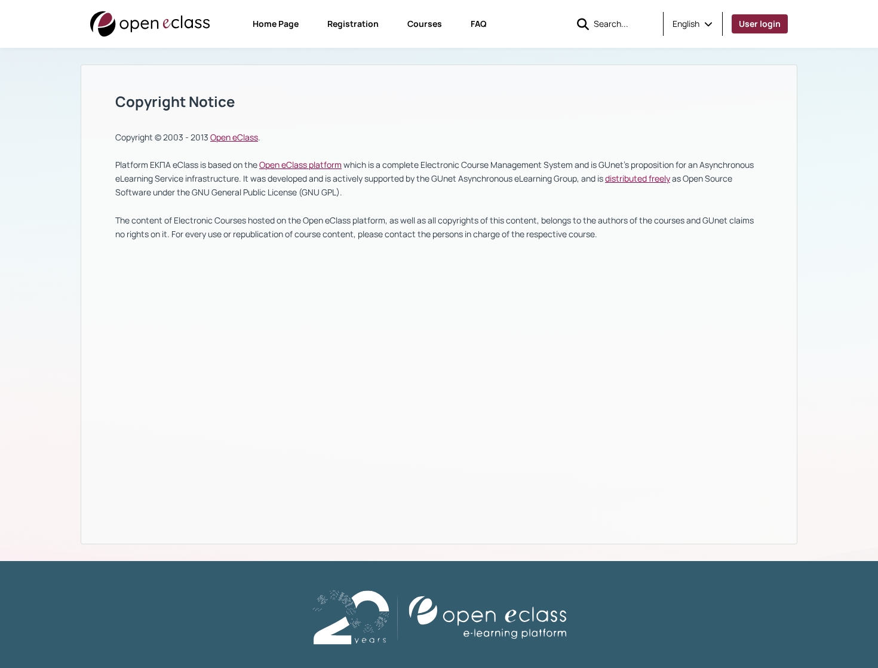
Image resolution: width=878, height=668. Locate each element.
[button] (693, 24)
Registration (353, 23)
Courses (424, 23)
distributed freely (637, 178)
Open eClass (234, 137)
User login (760, 23)
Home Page (276, 23)
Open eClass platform (300, 164)
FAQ (479, 23)
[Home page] (150, 24)
